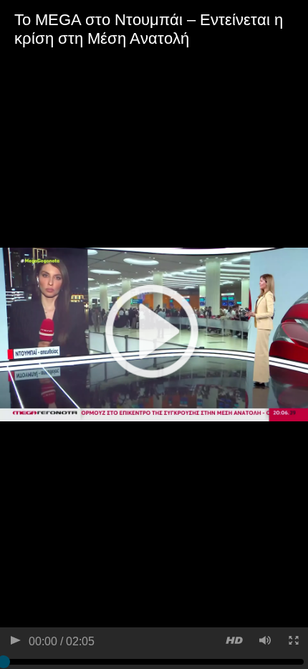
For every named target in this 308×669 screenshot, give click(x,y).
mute (264, 642)
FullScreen (293, 642)
